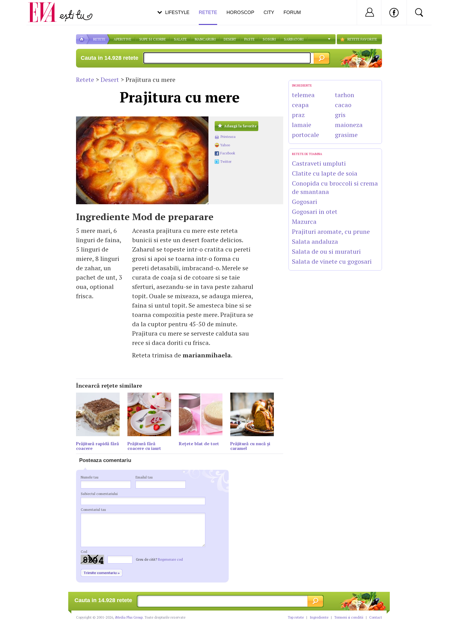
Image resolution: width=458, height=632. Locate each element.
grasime (346, 134)
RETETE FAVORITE (362, 39)
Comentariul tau (93, 509)
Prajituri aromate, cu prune (331, 231)
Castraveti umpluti (319, 163)
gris (340, 115)
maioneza (349, 124)
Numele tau (89, 477)
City (269, 12)
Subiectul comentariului (99, 494)
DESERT (230, 39)
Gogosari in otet (314, 211)
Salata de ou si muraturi (326, 251)
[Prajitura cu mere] (142, 160)
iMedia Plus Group (129, 617)
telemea (303, 95)
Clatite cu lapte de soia (324, 173)
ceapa (300, 105)
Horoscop (240, 12)
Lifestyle (177, 12)
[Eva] (45, 7)
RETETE (99, 39)
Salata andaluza (315, 241)
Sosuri (269, 39)
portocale (305, 134)
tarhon (344, 95)
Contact (375, 617)
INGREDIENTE (302, 85)
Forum (292, 12)
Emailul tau (144, 477)
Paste (249, 39)
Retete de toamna (307, 154)
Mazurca (304, 221)
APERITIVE (122, 39)
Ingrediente (319, 617)
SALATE (180, 39)
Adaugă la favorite (240, 126)
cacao (343, 105)
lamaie (301, 124)
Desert (110, 79)
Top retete (296, 617)
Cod (84, 551)
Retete (85, 79)
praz (298, 115)
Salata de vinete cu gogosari (332, 261)
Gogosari (304, 201)
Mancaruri (205, 39)
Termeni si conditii (348, 617)
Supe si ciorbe (152, 39)
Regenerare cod (170, 559)
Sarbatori (293, 39)
